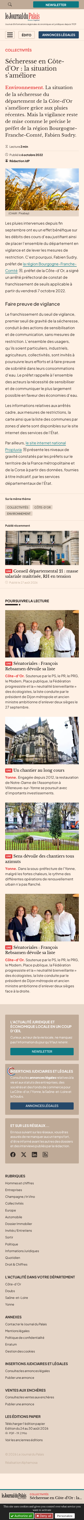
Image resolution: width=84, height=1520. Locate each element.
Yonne (9, 1304)
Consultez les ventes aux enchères (29, 1397)
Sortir (9, 1237)
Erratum (11, 1344)
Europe (10, 1210)
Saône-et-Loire (16, 1297)
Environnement (19, 513)
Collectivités (18, 50)
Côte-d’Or (42, 507)
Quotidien (12, 1257)
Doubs (10, 1291)
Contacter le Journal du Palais (26, 1324)
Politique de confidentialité (24, 1337)
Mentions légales (17, 1331)
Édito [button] (26, 35)
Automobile (13, 1217)
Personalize (65, 1516)
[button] (10, 35)
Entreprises (13, 1190)
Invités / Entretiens (18, 1230)
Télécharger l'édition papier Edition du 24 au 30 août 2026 (26, 1428)
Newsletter (56, 5)
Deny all (45, 1516)
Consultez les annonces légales (27, 1371)
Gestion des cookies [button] (20, 1351)
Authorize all (23, 1516)
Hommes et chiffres (19, 1183)
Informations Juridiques (22, 1251)
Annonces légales (42, 1106)
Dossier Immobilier (18, 1224)
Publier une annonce (19, 1377)
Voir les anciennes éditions (24, 1440)
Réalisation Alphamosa (21, 1462)
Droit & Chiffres (16, 1264)
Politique (11, 1244)
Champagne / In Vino (20, 1196)
